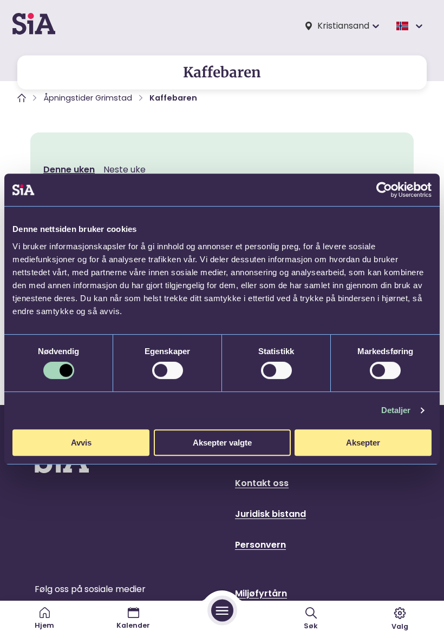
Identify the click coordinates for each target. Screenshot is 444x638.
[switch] (167, 370)
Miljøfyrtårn (261, 593)
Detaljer (396, 410)
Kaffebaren (173, 97)
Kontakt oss (262, 483)
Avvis (81, 442)
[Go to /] (33, 25)
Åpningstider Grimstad (87, 97)
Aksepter (363, 442)
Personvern (260, 545)
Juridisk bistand (270, 514)
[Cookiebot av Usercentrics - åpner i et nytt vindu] (384, 190)
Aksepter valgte (222, 442)
